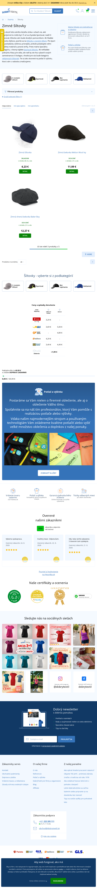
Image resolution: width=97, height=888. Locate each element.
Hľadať (57, 11)
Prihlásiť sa (66, 739)
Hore (89, 254)
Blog (34, 784)
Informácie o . (48, 746)
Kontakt (5, 770)
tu (46, 881)
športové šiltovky (31, 49)
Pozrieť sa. (83, 3)
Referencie (37, 774)
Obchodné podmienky (11, 774)
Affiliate (36, 788)
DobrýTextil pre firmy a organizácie (47, 781)
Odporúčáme (6, 106)
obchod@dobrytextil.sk (49, 828)
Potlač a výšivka (74, 45)
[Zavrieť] (94, 3)
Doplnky (11, 19)
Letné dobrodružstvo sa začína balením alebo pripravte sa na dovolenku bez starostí (76, 791)
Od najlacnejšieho (19, 106)
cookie (61, 869)
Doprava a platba (9, 777)
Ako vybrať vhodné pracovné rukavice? (79, 770)
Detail (25, 171)
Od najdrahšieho (33, 106)
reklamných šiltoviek (10, 58)
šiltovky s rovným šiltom (37, 41)
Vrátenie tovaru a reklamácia (13, 781)
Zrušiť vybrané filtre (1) (13, 96)
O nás (35, 770)
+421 (46, 821)
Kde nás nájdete (49, 836)
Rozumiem (58, 881)
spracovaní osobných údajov (53, 746)
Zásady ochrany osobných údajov (15, 784)
